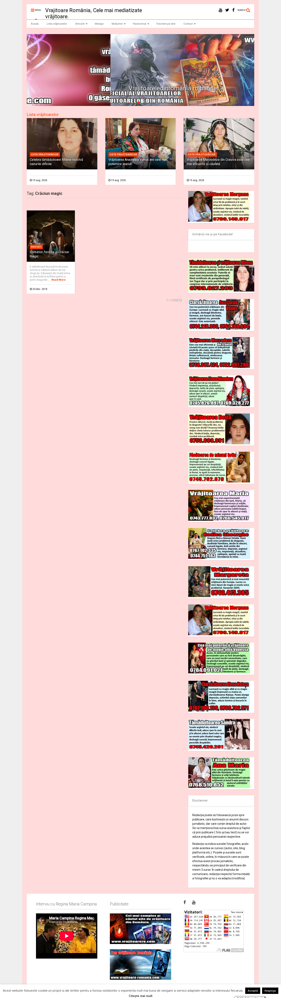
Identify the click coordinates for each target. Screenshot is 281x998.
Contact (188, 23)
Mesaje (99, 23)
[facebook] (233, 10)
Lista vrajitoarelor (45, 154)
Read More (58, 279)
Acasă (34, 23)
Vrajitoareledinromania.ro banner (90, 88)
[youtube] (220, 10)
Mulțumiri (117, 23)
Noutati (36, 247)
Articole (80, 23)
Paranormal (139, 23)
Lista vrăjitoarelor (57, 23)
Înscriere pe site (166, 23)
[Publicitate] (140, 928)
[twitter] (227, 10)
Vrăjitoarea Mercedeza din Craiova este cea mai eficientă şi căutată (218, 162)
